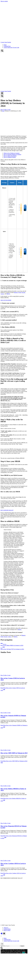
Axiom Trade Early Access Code (11, 47)
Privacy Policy (7, 930)
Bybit (19, 292)
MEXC (8, 293)
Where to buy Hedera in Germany (12, 153)
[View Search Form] (2, 50)
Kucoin (23, 292)
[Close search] (2, 944)
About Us (6, 927)
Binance (16, 292)
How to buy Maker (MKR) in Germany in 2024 (12, 645)
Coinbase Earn (7, 46)
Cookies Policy (7, 929)
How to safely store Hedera (10, 155)
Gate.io (2, 293)
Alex (3, 111)
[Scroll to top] (2, 934)
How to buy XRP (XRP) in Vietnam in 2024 (14, 753)
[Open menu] (2, 93)
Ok (23, 952)
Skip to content (4, 1)
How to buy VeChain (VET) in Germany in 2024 (12, 648)
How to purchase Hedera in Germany (12, 154)
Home (5, 44)
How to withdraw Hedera (10, 157)
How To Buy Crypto (5, 109)
